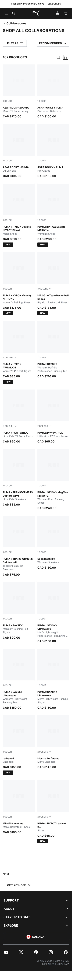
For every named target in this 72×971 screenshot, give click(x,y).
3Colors (42, 288)
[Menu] (6, 13)
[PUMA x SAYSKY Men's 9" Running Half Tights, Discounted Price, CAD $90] (19, 611)
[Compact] (58, 57)
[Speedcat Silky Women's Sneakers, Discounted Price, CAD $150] (53, 543)
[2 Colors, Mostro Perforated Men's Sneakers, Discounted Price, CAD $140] (53, 742)
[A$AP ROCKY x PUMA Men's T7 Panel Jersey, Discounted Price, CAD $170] (19, 91)
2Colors (8, 426)
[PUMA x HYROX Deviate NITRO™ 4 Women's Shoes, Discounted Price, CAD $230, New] (53, 215)
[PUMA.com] (36, 13)
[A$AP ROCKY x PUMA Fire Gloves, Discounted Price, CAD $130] (53, 151)
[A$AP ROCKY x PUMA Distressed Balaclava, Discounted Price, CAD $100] (53, 91)
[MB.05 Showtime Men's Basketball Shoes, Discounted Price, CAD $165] (19, 807)
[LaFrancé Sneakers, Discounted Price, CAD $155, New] (19, 745)
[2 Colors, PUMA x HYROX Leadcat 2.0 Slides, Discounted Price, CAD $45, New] (53, 811)
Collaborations (16, 23)
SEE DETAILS (54, 3)
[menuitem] (6, 952)
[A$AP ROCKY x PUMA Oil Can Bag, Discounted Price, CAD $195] (19, 151)
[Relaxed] (65, 57)
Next (6, 874)
